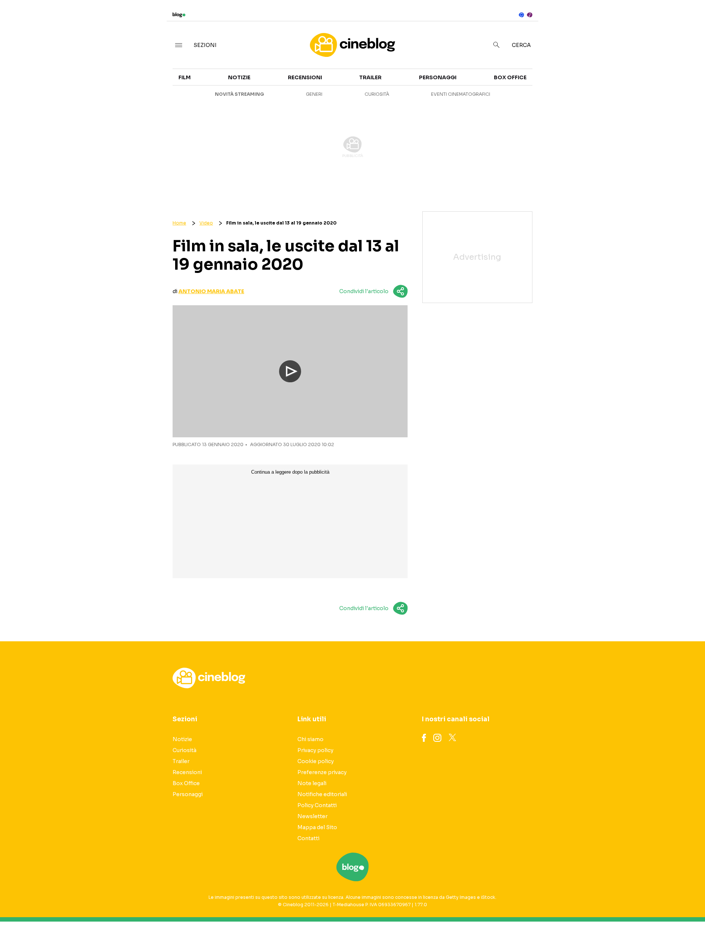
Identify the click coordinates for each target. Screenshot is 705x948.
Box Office (610, 85)
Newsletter (312, 816)
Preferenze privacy (322, 772)
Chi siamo (310, 739)
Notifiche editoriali (322, 794)
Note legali (311, 783)
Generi (314, 94)
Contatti (308, 838)
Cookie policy (315, 761)
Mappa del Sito (317, 827)
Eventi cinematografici (460, 94)
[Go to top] (610, 924)
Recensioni (305, 77)
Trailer (605, 72)
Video (206, 223)
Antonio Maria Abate (211, 291)
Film (184, 77)
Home (179, 223)
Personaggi (437, 77)
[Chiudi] (687, 21)
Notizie (239, 77)
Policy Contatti (317, 805)
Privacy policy (315, 750)
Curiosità (377, 94)
